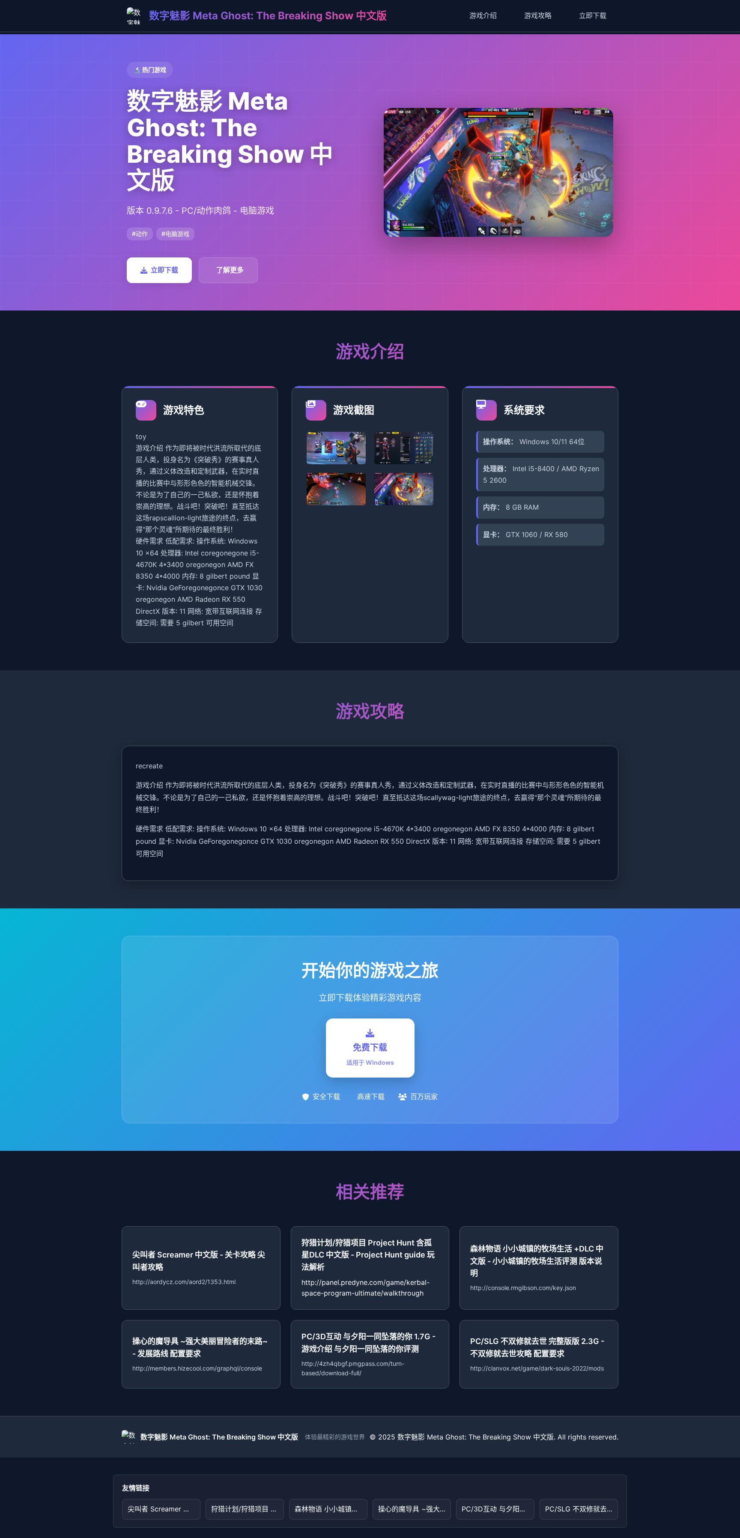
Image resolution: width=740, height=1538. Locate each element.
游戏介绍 (483, 15)
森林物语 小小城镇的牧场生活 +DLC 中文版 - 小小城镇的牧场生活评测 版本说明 (331, 1509)
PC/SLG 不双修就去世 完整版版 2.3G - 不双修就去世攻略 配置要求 (581, 1509)
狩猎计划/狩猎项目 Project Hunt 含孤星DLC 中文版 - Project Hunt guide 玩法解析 (247, 1509)
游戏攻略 (538, 15)
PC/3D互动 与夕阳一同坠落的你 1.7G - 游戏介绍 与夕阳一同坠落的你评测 (498, 1509)
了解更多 (230, 270)
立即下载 (592, 15)
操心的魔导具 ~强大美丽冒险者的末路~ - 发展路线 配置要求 (414, 1509)
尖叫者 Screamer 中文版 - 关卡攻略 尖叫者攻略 (164, 1509)
